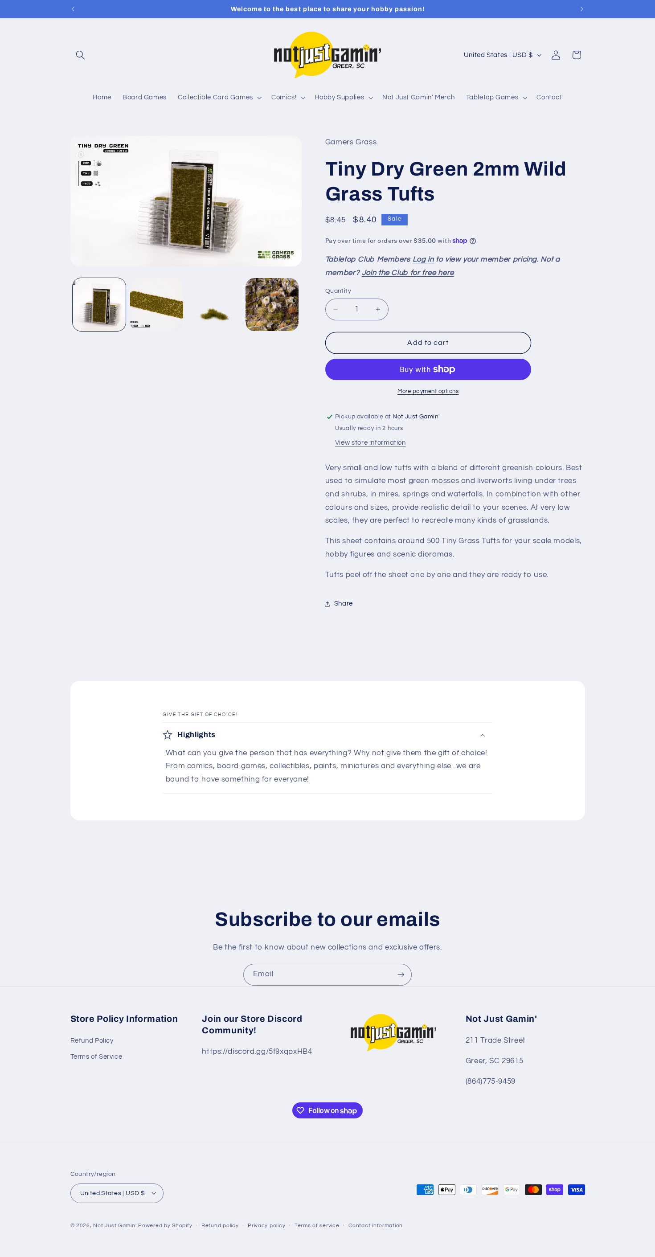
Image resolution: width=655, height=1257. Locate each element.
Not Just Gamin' (114, 1225)
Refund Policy (92, 1040)
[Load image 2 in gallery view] (156, 304)
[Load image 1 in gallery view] (99, 304)
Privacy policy (266, 1225)
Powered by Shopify (165, 1225)
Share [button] (343, 603)
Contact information (375, 1225)
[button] (80, 55)
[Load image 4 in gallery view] (272, 304)
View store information (370, 442)
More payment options (428, 391)
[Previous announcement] (73, 9)
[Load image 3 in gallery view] (214, 304)
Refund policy (220, 1225)
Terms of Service (96, 1056)
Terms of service (317, 1225)
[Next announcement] (582, 9)
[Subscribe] (401, 975)
